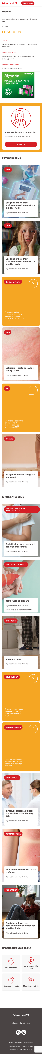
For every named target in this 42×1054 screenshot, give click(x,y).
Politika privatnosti (14, 1046)
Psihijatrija (11, 890)
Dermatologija (13, 727)
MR (7, 388)
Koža (8, 332)
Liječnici (15, 1023)
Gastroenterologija (16, 564)
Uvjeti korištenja (28, 1042)
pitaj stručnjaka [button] (28, 3)
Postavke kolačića (27, 1046)
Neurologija (12, 677)
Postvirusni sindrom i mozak (12, 68)
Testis (4, 40)
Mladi (8, 169)
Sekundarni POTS (9, 52)
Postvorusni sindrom (10, 64)
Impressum (18, 1042)
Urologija (9, 438)
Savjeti (22, 1023)
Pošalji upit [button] (21, 144)
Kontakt (11, 1042)
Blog (28, 1023)
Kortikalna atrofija (13, 282)
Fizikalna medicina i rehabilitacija (15, 509)
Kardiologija (12, 777)
